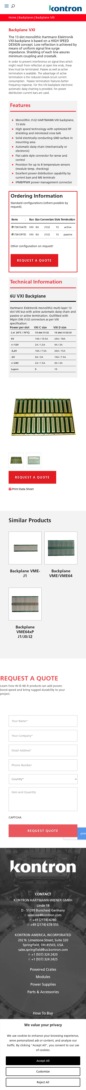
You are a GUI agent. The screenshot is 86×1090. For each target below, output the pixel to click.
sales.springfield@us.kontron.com (43, 949)
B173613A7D (18, 227)
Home (12, 17)
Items (14, 219)
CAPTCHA (15, 817)
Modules (43, 976)
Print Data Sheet (22, 489)
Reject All (43, 1082)
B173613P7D (18, 234)
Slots (57, 219)
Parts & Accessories (43, 992)
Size (37, 219)
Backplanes (26, 17)
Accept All (43, 1061)
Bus (31, 219)
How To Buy (43, 1013)
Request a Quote (34, 260)
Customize (43, 1071)
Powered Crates (43, 969)
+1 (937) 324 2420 (44, 954)
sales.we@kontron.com (44, 915)
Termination (68, 219)
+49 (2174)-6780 (44, 920)
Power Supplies (43, 984)
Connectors (47, 219)
